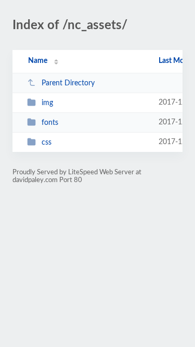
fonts (50, 122)
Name (37, 61)
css (46, 142)
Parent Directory (68, 83)
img (47, 103)
